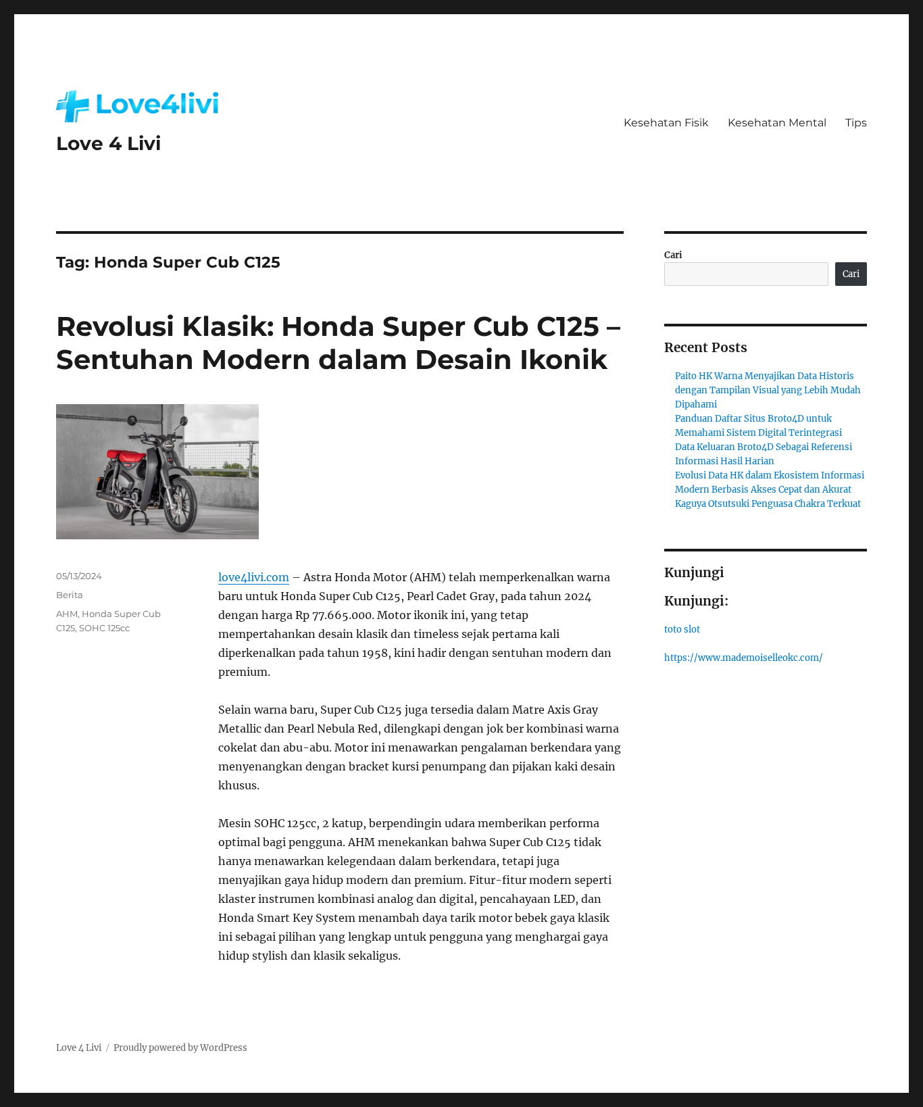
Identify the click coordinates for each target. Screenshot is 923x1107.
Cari (673, 255)
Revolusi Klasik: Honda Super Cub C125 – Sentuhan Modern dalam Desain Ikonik (338, 343)
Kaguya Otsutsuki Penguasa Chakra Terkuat (768, 504)
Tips (856, 122)
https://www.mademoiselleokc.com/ (743, 658)
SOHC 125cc (104, 627)
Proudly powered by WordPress (180, 1048)
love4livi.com (253, 577)
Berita (69, 594)
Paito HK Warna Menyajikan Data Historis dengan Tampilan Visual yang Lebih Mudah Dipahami (768, 390)
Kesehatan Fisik (666, 122)
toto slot (682, 629)
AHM (67, 613)
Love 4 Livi (108, 143)
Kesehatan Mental (777, 122)
